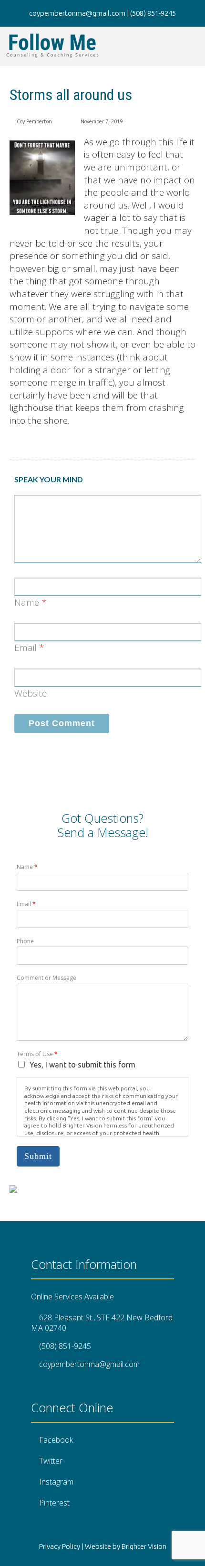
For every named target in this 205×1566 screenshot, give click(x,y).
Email (25, 647)
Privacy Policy (59, 1546)
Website (30, 693)
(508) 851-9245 (65, 1346)
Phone (25, 941)
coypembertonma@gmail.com (89, 1364)
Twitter (50, 1461)
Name (26, 602)
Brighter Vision (144, 1546)
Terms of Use (37, 1054)
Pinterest (54, 1502)
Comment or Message (46, 978)
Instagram (56, 1481)
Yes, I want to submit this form (82, 1064)
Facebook (56, 1440)
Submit (38, 1156)
